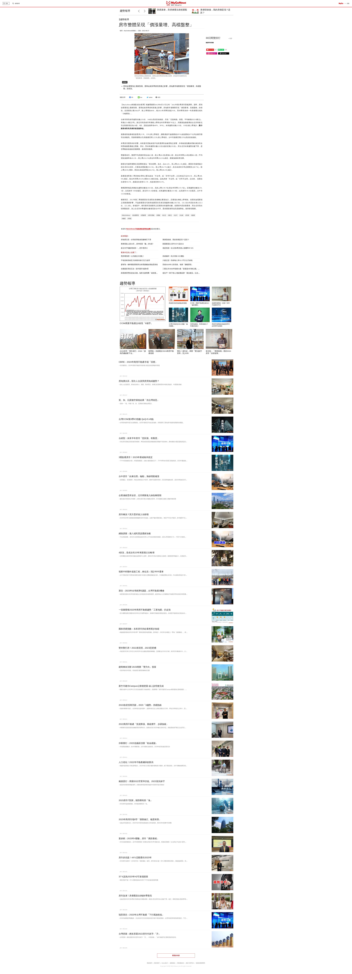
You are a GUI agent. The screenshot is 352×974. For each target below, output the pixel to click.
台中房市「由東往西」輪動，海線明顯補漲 (139, 476)
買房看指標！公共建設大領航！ (132, 256)
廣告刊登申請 (190, 963)
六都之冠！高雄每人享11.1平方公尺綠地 (177, 260)
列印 (159, 97)
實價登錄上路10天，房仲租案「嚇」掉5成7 (137, 244)
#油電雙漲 (135, 215)
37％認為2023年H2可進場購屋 (133, 876)
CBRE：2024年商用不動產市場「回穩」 (138, 362)
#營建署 (143, 215)
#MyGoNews (126, 215)
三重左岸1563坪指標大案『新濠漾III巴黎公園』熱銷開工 (184, 269)
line (141, 97)
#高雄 (187, 215)
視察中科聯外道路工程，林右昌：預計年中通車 (141, 571)
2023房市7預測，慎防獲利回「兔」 (136, 800)
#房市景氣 (151, 215)
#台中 (175, 215)
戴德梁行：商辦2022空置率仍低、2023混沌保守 (142, 781)
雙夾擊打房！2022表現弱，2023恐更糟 (137, 648)
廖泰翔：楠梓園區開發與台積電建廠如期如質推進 (139, 264)
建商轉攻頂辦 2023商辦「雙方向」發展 (137, 667)
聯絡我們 (149, 963)
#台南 (181, 215)
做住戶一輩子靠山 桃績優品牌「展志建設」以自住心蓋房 (184, 273)
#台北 (164, 215)
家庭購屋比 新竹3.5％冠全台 (173, 244)
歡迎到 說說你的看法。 (141, 229)
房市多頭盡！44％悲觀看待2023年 (135, 857)
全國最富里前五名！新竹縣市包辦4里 (135, 269)
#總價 (123, 218)
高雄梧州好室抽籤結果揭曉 (178, 303)
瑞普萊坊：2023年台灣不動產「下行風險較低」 (141, 915)
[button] (145, 11)
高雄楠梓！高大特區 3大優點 (173, 256)
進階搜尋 (17, 3)
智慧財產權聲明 (200, 963)
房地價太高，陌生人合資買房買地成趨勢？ (139, 381)
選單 (7, 3)
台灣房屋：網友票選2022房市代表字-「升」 (140, 934)
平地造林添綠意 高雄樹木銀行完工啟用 (135, 260)
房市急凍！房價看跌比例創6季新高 (135, 895)
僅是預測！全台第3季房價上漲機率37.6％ (178, 248)
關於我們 (157, 963)
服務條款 (172, 963)
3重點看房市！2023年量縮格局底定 (136, 457)
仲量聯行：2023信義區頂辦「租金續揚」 (138, 743)
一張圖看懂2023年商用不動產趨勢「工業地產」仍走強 (144, 610)
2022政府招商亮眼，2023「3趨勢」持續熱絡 (140, 705)
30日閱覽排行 (213, 38)
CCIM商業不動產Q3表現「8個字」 (136, 323)
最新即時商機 (210, 42)
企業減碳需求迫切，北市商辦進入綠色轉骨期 (140, 495)
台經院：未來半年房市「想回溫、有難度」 (139, 438)
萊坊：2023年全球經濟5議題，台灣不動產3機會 (141, 590)
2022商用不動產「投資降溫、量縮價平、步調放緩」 (143, 724)
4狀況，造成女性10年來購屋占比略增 (136, 552)
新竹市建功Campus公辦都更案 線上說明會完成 (141, 686)
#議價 (193, 215)
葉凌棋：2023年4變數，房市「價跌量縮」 (139, 838)
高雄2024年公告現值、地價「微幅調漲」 (178, 264)
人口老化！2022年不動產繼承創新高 (136, 762)
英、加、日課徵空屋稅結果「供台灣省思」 (139, 400)
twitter (151, 97)
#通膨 (158, 215)
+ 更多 (230, 38)
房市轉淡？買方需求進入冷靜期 (134, 514)
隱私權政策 (180, 963)
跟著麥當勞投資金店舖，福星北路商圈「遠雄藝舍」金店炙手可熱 (145, 273)
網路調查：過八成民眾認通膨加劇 (135, 533)
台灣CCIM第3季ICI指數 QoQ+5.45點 (136, 419)
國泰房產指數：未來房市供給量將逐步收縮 (139, 629)
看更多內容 (176, 955)
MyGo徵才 (165, 963)
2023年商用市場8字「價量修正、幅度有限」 (140, 819)
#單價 (129, 218)
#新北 (170, 215)
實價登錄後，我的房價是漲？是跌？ (176, 240)
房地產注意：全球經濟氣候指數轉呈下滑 (136, 240)
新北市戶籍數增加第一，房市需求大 (134, 248)
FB (132, 97)
